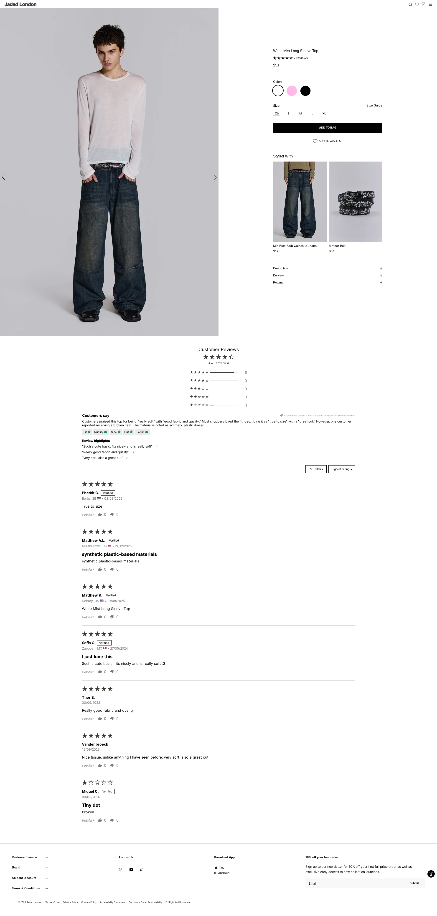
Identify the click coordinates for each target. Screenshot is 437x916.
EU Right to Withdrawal (177, 902)
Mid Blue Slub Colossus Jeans (295, 246)
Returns (278, 282)
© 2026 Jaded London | (31, 902)
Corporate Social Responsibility (145, 902)
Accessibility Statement (113, 902)
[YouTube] (131, 869)
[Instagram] (120, 869)
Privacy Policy (70, 902)
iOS (221, 868)
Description (280, 268)
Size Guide (374, 105)
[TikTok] (141, 869)
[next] (214, 177)
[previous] (4, 177)
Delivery (278, 275)
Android (224, 873)
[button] (283, 58)
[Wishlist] (417, 4)
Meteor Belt (337, 246)
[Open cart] (424, 4)
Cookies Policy (89, 902)
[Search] (410, 4)
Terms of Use (52, 902)
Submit (414, 883)
